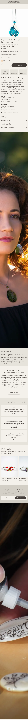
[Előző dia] (1, 2)
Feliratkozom (20, 498)
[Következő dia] (26, 2)
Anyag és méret (5, 120)
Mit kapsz (3, 117)
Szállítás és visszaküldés (7, 127)
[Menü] (2, 6)
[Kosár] (26, 6)
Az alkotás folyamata (14, 392)
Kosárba (20, 65)
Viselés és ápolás (6, 124)
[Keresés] (5, 6)
